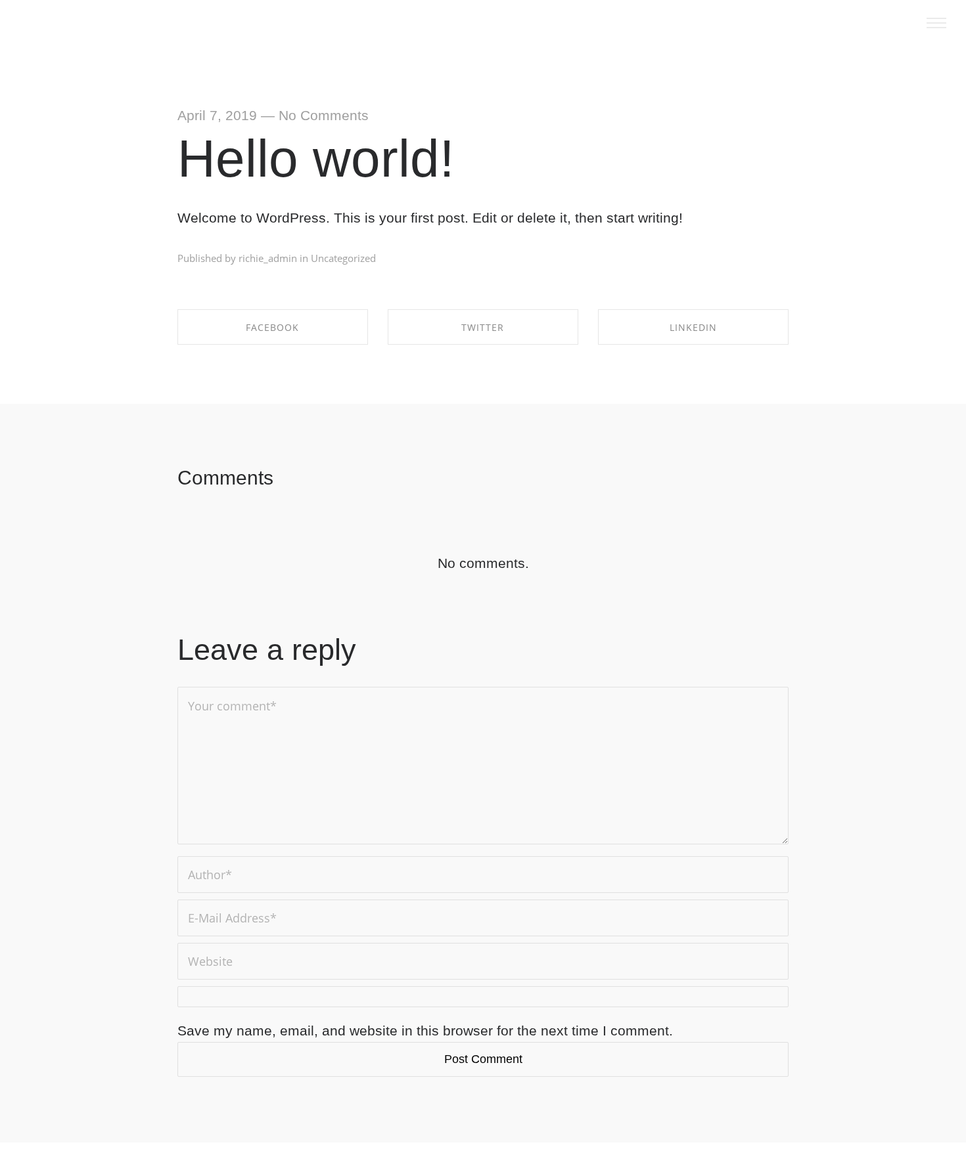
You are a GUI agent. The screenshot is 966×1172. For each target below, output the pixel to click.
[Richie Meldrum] (49, 26)
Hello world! (315, 158)
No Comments (324, 115)
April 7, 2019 (217, 115)
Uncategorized (343, 258)
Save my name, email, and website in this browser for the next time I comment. (425, 1030)
